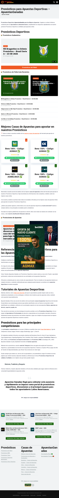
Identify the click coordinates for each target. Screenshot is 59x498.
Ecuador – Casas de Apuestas (28, 462)
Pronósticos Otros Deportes (8, 461)
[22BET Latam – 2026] (44, 172)
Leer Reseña (15, 160)
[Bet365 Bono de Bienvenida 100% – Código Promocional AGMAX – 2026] (15, 146)
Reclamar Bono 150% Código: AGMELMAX (15, 183)
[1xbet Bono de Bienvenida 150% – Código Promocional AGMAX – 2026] (44, 146)
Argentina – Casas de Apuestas (29, 460)
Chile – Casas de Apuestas (28, 465)
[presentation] (53, 62)
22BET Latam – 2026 (40, 428)
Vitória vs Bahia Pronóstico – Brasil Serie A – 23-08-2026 (17, 104)
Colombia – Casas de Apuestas (29, 467)
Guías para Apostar (19, 293)
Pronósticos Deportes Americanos (6, 458)
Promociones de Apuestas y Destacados (28, 457)
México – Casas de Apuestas (28, 469)
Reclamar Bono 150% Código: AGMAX (45, 157)
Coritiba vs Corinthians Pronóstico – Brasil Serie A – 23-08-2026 (19, 119)
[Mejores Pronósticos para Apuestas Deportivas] (7, 2)
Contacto (44, 495)
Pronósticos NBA (5, 453)
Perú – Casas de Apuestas (28, 472)
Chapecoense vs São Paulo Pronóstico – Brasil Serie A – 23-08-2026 (20, 109)
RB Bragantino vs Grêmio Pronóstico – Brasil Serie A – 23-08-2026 (15, 51)
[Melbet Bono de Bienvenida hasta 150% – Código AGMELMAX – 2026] (15, 172)
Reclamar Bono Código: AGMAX (45, 183)
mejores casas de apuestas (31, 133)
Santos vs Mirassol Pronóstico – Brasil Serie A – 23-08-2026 (18, 114)
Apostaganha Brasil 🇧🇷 (47, 454)
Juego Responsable (25, 495)
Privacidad (39, 495)
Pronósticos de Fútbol (29, 67)
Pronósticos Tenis (5, 455)
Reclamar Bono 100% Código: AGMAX (15, 157)
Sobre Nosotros (16, 495)
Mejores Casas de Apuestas (28, 454)
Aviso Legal (33, 495)
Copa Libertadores (46, 329)
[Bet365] (29, 249)
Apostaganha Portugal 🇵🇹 (47, 456)
